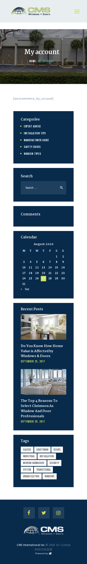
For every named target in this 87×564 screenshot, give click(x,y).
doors (57, 449)
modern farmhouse (33, 463)
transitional (43, 469)
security (54, 463)
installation (47, 456)
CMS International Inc (31, 545)
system (27, 469)
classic (27, 449)
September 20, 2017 (33, 421)
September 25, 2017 (33, 361)
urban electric (31, 476)
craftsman (42, 449)
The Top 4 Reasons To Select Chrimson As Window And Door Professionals (39, 408)
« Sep (26, 289)
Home (32, 61)
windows (49, 476)
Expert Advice (32, 126)
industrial (29, 456)
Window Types (32, 153)
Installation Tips (35, 133)
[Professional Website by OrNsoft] (43, 554)
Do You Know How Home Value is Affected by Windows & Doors (42, 351)
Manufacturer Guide (36, 140)
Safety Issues (32, 147)
